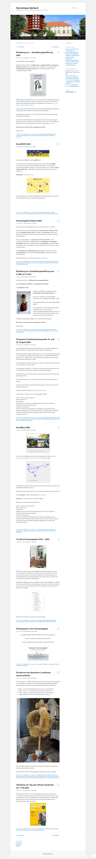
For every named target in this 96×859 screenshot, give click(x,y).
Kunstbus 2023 (36, 213)
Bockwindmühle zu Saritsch (49, 212)
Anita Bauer (39, 417)
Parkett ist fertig (74, 84)
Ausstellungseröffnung (47, 134)
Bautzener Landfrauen (47, 775)
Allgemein (26, 134)
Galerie (54, 134)
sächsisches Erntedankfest (37, 777)
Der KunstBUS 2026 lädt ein (72, 52)
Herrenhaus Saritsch (27, 7)
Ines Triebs (33, 58)
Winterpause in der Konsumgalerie (32, 628)
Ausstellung (39, 134)
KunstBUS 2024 (23, 144)
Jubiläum (22, 621)
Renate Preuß (45, 262)
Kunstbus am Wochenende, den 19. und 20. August (28, 458)
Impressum (18, 844)
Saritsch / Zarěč (51, 38)
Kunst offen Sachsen (37, 331)
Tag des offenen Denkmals (26, 830)
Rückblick (37, 621)
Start (18, 38)
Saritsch (40, 135)
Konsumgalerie (75, 38)
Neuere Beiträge (56, 47)
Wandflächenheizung (74, 86)
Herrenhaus (45, 664)
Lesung (40, 262)
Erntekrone (55, 775)
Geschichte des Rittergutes (40, 38)
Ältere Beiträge (20, 47)
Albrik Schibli (40, 261)
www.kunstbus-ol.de (28, 174)
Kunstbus (25, 531)
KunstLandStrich (45, 331)
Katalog (31, 617)
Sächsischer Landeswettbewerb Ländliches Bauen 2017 (73, 81)
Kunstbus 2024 (42, 213)
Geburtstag (48, 620)
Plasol (58, 419)
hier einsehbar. (42, 495)
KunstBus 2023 (23, 427)
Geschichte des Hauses (26, 38)
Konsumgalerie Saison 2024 (29, 220)
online (23, 394)
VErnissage (45, 135)
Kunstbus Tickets (41, 531)
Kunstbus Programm (32, 531)
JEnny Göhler (28, 135)
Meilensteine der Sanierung (63, 38)
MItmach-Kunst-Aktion (51, 419)
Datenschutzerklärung (47, 853)
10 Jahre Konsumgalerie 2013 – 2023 (32, 539)
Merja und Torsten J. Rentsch (40, 419)
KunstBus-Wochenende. (40, 390)
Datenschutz (19, 843)
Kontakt (18, 846)
